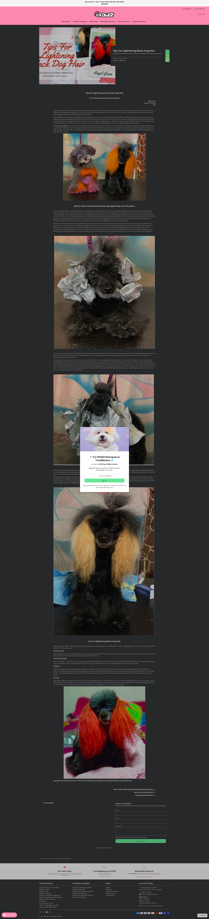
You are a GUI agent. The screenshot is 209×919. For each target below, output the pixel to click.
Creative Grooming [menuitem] (79, 21)
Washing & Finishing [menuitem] (107, 21)
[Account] (201, 14)
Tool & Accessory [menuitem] (123, 21)
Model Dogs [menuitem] (93, 21)
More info (104, 4)
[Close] (127, 428)
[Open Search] (198, 14)
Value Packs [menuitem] (65, 21)
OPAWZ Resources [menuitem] (138, 21)
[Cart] (203, 14)
